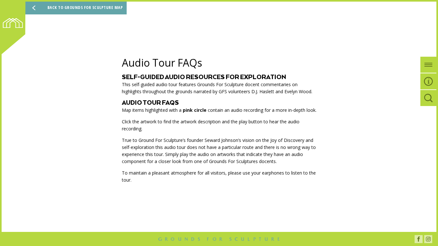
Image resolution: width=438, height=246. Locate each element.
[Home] (14, 29)
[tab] (428, 65)
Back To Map (85, 7)
